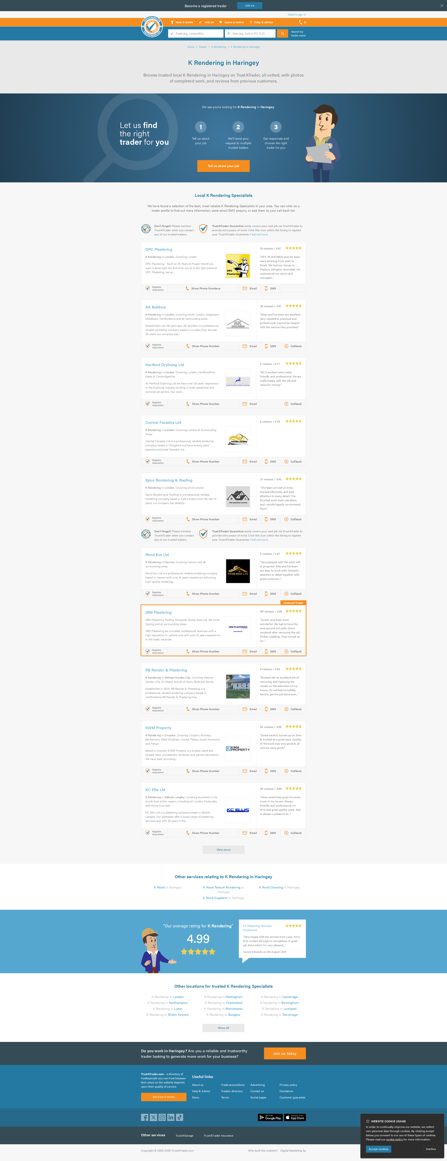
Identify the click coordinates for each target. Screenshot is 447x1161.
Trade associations (233, 1085)
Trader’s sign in (297, 14)
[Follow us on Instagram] (162, 1117)
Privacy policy (288, 1085)
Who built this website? (263, 1150)
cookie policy (394, 1139)
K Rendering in (168, 996)
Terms (225, 1097)
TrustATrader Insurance (218, 1135)
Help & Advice (201, 1091)
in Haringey (167, 887)
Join (249, 5)
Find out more (259, 234)
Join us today (284, 1053)
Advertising (257, 1085)
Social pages (258, 1097)
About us (198, 1085)
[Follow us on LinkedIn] (171, 1117)
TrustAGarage (184, 1135)
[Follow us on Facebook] (144, 1117)
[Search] (282, 33)
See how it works (164, 1097)
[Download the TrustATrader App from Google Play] (270, 1117)
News (195, 1097)
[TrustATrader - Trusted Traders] (152, 21)
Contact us (257, 1091)
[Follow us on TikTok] (179, 1117)
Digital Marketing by (293, 1150)
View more (223, 850)
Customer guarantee (292, 1097)
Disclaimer (286, 1091)
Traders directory (232, 1091)
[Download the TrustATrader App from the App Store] (295, 1117)
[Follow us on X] (153, 1117)
